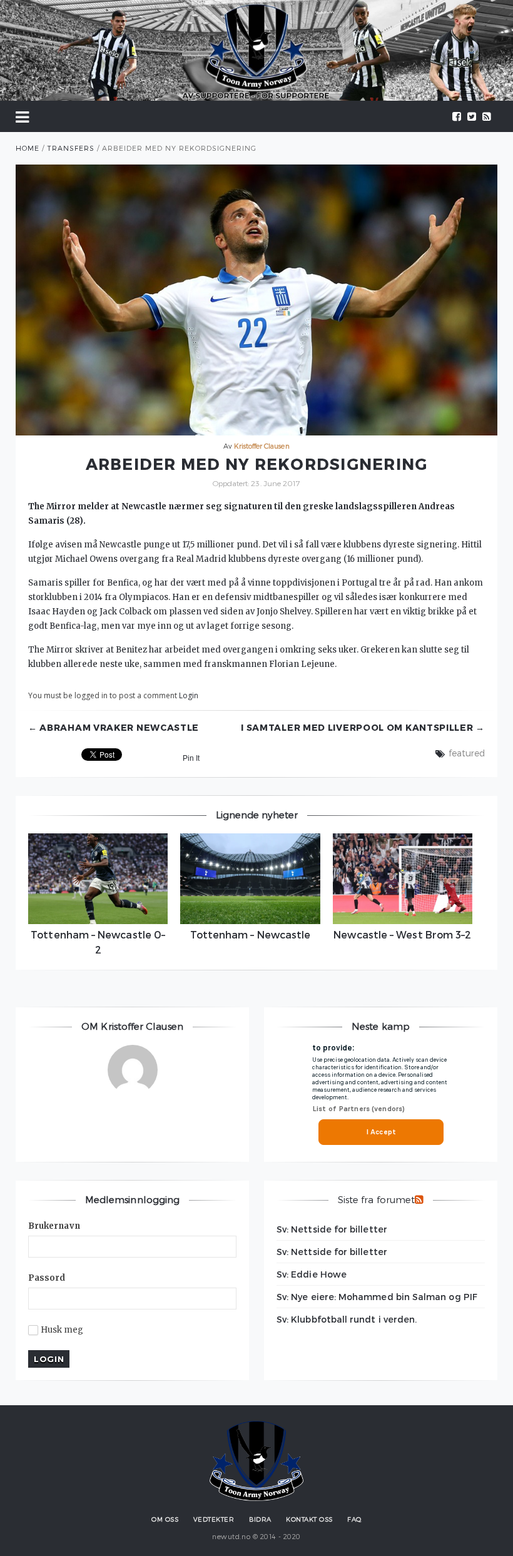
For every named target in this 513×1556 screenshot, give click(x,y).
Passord (47, 1278)
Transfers (70, 148)
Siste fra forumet (376, 1199)
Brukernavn (54, 1226)
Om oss (164, 1519)
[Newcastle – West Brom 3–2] (402, 878)
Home (27, 148)
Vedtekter (214, 1519)
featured (467, 753)
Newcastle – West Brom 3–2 (402, 934)
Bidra (260, 1519)
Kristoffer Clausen (262, 446)
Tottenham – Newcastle (250, 934)
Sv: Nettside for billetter (332, 1229)
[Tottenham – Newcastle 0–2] (98, 878)
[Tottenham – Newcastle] (250, 878)
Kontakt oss (309, 1519)
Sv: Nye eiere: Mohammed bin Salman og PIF (377, 1296)
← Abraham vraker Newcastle (113, 728)
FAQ (354, 1519)
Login (188, 695)
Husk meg (62, 1330)
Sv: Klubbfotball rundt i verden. (347, 1319)
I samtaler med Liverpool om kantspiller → (363, 728)
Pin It (191, 758)
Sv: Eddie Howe (312, 1274)
